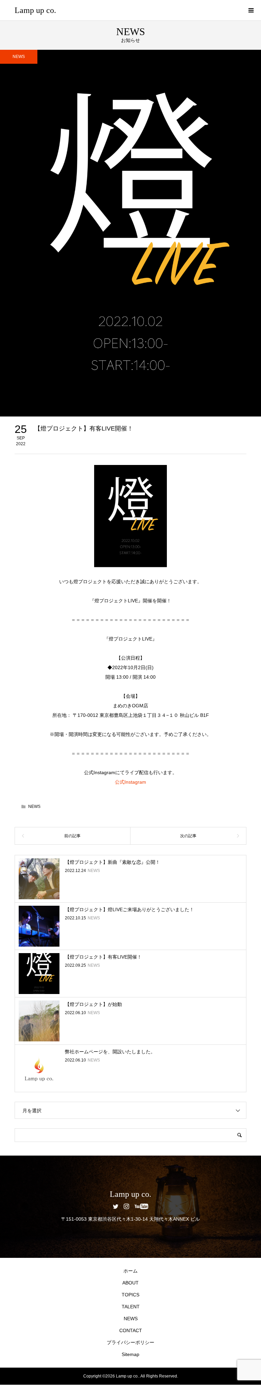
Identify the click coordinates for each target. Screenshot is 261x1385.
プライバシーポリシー (130, 1342)
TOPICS (130, 1294)
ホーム (130, 1271)
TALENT (131, 1306)
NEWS (19, 56)
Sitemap (130, 1354)
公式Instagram (130, 782)
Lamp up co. (35, 10)
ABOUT (130, 1282)
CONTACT (130, 1330)
